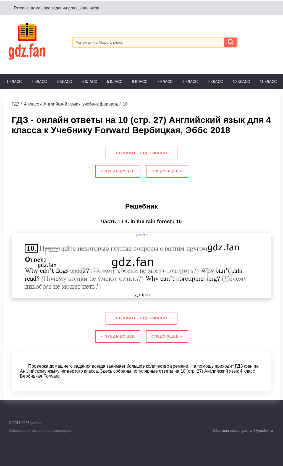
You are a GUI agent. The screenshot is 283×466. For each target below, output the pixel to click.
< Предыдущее (118, 171)
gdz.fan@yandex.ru (256, 430)
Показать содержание (141, 153)
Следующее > (167, 171)
